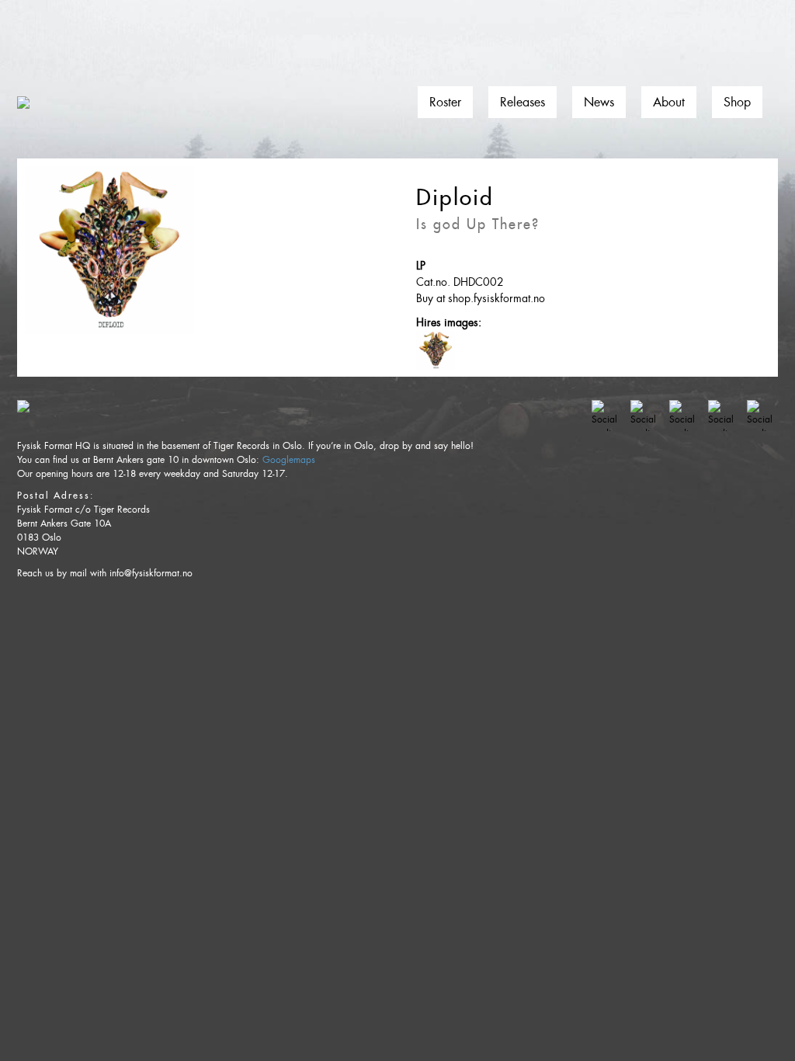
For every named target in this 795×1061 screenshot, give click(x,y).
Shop (737, 102)
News (599, 102)
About (669, 102)
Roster (445, 102)
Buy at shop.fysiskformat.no (480, 298)
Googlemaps (288, 460)
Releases (522, 102)
